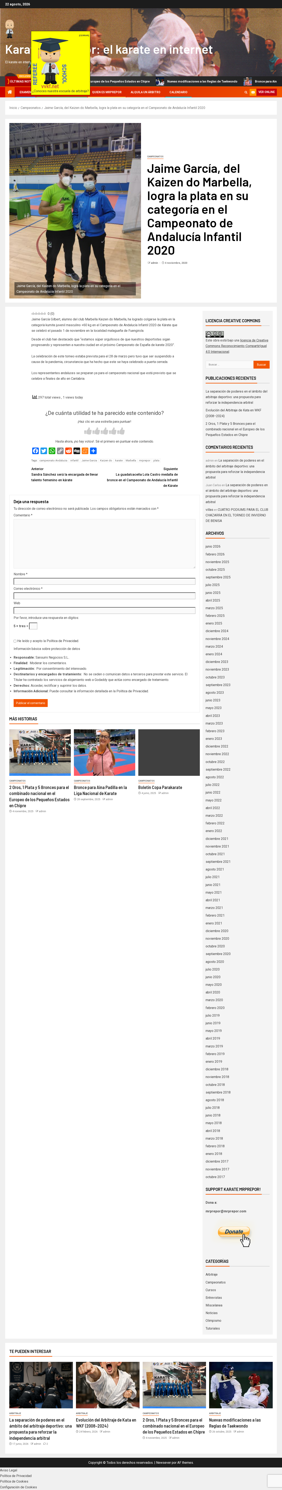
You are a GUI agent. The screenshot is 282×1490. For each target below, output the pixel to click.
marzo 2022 (214, 816)
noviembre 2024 (217, 639)
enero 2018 (214, 1154)
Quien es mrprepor (107, 92)
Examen (25, 92)
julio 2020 (213, 969)
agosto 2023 (215, 693)
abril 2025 (213, 600)
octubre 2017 (215, 1177)
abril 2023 (213, 716)
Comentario (23, 515)
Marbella (131, 460)
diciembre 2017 (217, 1161)
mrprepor (144, 460)
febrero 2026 (215, 554)
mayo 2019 (214, 1031)
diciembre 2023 (217, 662)
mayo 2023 (214, 708)
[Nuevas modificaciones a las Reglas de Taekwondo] (241, 1385)
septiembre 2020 (218, 954)
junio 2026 (213, 546)
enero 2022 (214, 831)
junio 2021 (213, 885)
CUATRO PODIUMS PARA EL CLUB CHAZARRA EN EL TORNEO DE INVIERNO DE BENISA (237, 515)
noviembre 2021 (217, 846)
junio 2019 (213, 1023)
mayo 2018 (214, 1123)
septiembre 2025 (218, 577)
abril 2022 (213, 808)
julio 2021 (213, 877)
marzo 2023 (214, 723)
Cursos (211, 1290)
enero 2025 (214, 623)
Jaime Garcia (89, 460)
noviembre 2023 (217, 669)
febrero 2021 (215, 915)
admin (155, 262)
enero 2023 (214, 739)
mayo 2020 (214, 985)
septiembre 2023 (218, 685)
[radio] (88, 431)
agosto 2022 (215, 777)
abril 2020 (213, 992)
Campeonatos (155, 156)
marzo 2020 (214, 1000)
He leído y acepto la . (47, 641)
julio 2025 (213, 585)
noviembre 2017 (217, 1169)
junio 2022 (213, 792)
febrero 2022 (215, 823)
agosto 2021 (215, 869)
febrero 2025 (215, 616)
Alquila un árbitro (145, 92)
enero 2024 (214, 654)
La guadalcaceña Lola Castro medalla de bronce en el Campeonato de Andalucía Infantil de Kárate (142, 477)
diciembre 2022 (217, 746)
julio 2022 (213, 785)
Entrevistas (214, 1298)
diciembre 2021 (217, 839)
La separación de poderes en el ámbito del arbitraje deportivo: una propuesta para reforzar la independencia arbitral (236, 397)
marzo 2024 (214, 646)
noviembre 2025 (217, 562)
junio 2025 (213, 593)
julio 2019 (213, 1015)
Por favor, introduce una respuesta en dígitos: (46, 618)
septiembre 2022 (218, 769)
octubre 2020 (215, 946)
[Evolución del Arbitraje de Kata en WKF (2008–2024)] (108, 1385)
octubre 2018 (215, 1085)
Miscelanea (214, 1305)
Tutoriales (213, 1328)
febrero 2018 (215, 1146)
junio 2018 (213, 1115)
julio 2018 (213, 1108)
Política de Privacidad (62, 641)
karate (119, 460)
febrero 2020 (215, 1008)
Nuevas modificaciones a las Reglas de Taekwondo (152, 81)
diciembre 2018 (217, 1069)
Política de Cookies (14, 1481)
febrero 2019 (215, 1054)
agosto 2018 (215, 1100)
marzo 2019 (214, 1046)
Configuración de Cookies (18, 1487)
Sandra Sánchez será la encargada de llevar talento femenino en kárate (64, 474)
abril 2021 (213, 900)
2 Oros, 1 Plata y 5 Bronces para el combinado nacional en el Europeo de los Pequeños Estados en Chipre (235, 429)
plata (156, 460)
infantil (74, 460)
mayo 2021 (214, 892)
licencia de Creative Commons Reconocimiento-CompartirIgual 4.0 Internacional (237, 345)
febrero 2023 (215, 731)
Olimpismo (213, 1321)
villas (209, 510)
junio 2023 (213, 700)
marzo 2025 (214, 608)
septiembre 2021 (218, 862)
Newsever (163, 1463)
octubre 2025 (215, 570)
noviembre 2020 (217, 939)
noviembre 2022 (217, 754)
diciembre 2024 (217, 631)
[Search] (246, 92)
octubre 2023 (215, 677)
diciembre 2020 (217, 931)
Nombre (20, 574)
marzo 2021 (214, 908)
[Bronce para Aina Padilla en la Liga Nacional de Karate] (104, 752)
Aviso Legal (8, 1470)
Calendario (178, 92)
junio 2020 (213, 977)
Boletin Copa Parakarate (160, 787)
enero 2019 (214, 1062)
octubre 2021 (215, 854)
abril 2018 (213, 1131)
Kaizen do (106, 460)
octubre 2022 (215, 762)
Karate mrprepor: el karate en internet (109, 48)
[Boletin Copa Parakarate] (169, 752)
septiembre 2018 (218, 1092)
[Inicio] (10, 92)
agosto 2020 (215, 962)
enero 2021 (214, 923)
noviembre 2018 (217, 1077)
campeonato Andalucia (53, 460)
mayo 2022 (214, 800)
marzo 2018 (214, 1138)
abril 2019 (213, 1038)
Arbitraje (212, 1274)
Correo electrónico (28, 589)
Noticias (212, 1313)
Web (17, 603)
